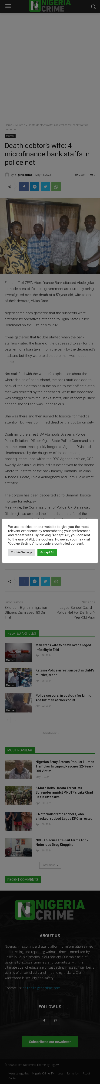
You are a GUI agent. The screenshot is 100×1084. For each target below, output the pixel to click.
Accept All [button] (47, 552)
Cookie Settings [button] (21, 552)
